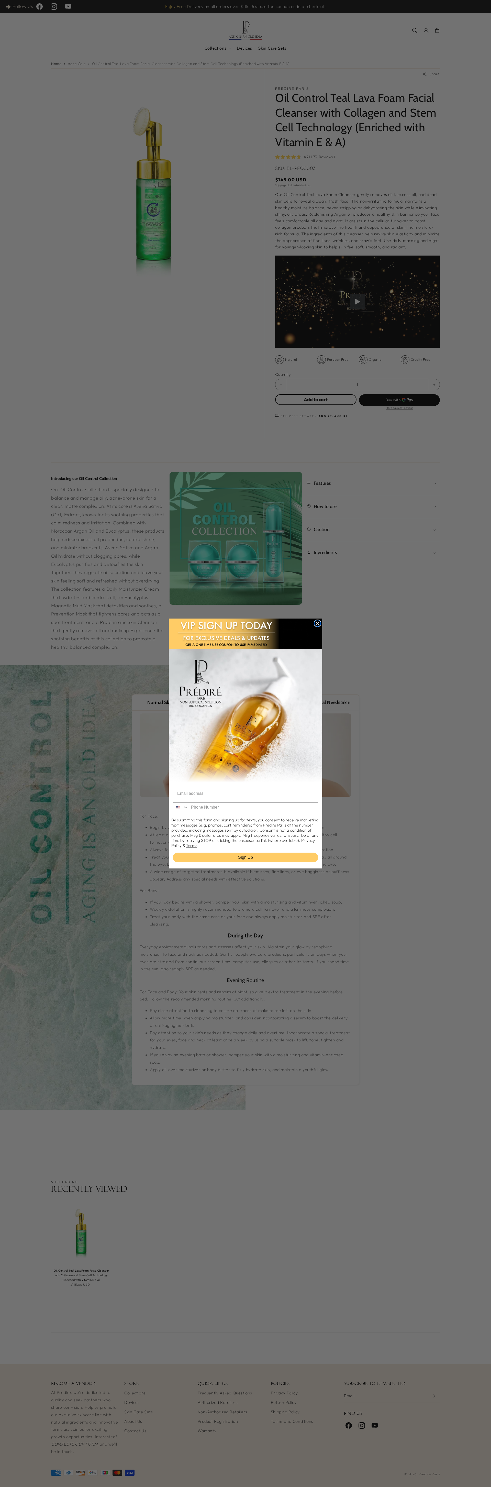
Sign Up (245, 857)
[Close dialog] (317, 623)
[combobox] (180, 807)
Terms (191, 845)
